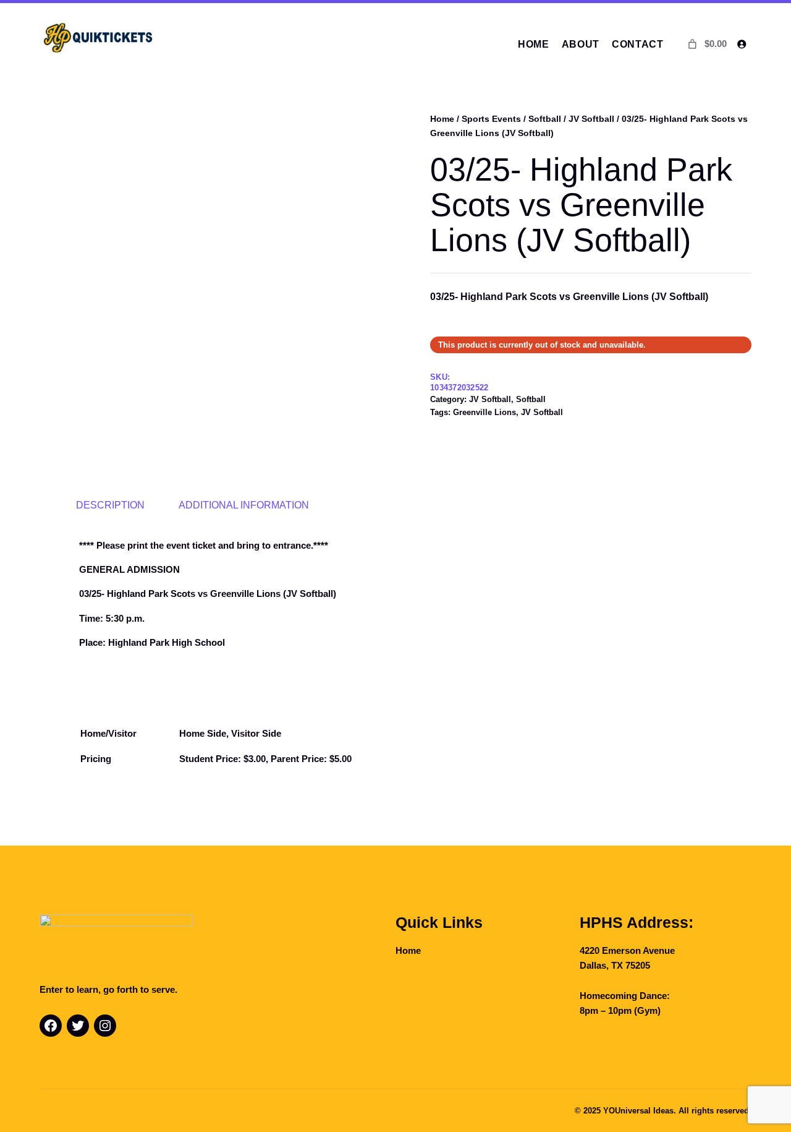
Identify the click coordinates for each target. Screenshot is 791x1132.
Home (442, 119)
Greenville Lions (484, 412)
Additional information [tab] (244, 504)
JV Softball (591, 119)
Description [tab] (110, 504)
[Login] (741, 44)
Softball (544, 119)
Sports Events (491, 119)
